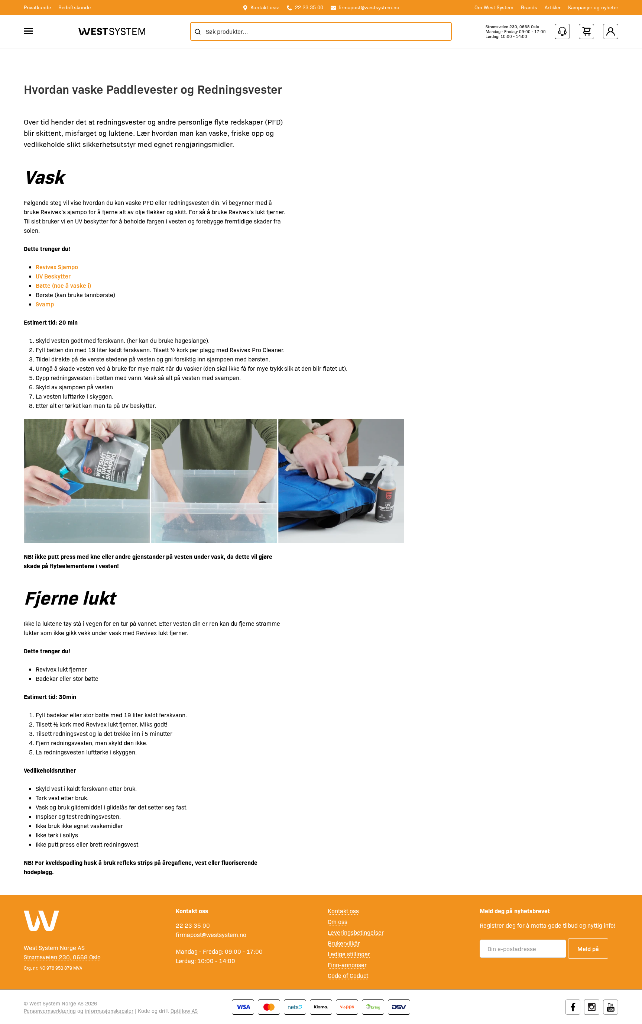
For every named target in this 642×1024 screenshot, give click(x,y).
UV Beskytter (53, 276)
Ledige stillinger (349, 954)
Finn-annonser (347, 965)
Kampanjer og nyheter (593, 7)
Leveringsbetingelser (356, 932)
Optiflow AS (184, 1010)
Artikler (553, 7)
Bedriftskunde (74, 7)
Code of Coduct (348, 975)
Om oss (337, 921)
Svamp (45, 304)
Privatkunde (37, 7)
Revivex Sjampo (57, 267)
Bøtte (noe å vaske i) (63, 285)
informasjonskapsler (109, 1010)
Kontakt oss (343, 911)
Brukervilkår (344, 943)
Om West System (493, 7)
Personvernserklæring (50, 1010)
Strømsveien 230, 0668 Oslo (512, 26)
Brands (529, 7)
